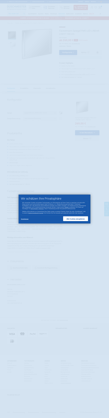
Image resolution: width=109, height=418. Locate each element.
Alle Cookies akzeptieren (75, 219)
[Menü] (106, 402)
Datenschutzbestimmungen (35, 213)
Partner (67, 207)
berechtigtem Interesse (37, 208)
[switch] (103, 412)
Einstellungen (24, 219)
